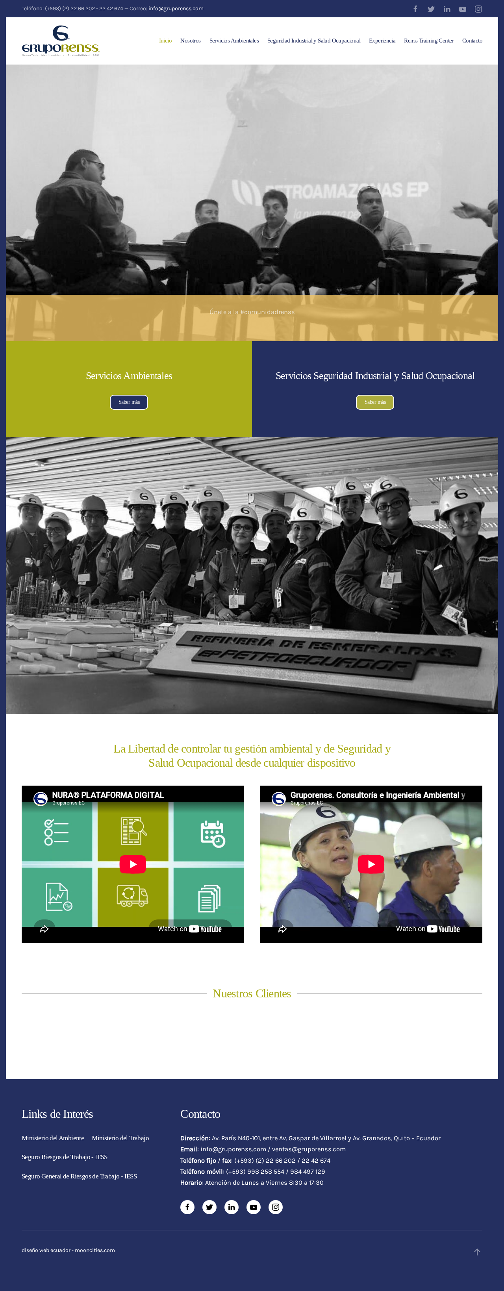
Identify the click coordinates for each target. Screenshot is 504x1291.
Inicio (165, 40)
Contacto (472, 40)
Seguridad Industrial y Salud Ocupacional (313, 40)
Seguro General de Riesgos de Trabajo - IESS (79, 1176)
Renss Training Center (428, 40)
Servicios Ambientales (234, 40)
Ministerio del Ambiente (53, 1138)
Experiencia (382, 40)
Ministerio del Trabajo (120, 1138)
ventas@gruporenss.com (309, 1149)
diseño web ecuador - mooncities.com (68, 1250)
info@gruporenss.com (176, 8)
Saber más (129, 402)
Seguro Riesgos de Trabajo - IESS (64, 1157)
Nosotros (190, 40)
